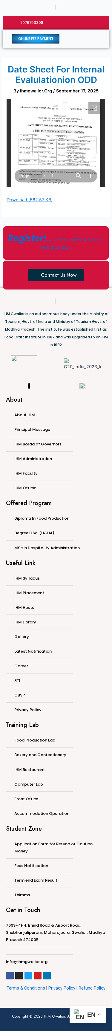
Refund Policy (92, 988)
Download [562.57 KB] (30, 199)
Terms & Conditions (26, 988)
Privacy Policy (61, 988)
